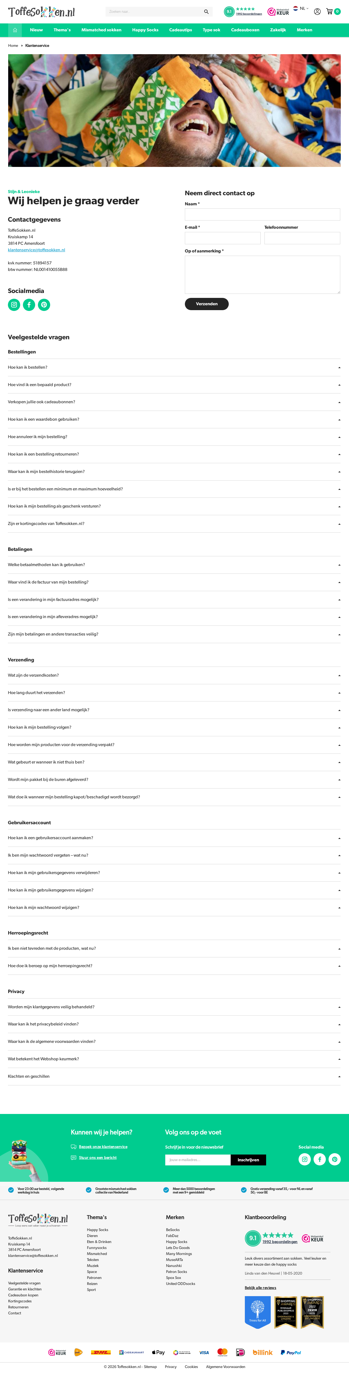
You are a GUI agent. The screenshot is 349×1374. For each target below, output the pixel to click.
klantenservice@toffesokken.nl (36, 250)
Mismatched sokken (101, 30)
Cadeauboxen (245, 30)
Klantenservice (37, 46)
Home (13, 46)
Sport (91, 1290)
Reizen (92, 1284)
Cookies (191, 1367)
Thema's (62, 30)
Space (92, 1272)
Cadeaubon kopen (23, 1295)
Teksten (93, 1260)
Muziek (93, 1266)
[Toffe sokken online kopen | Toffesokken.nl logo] (41, 11)
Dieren (92, 1236)
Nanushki (174, 1266)
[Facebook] (320, 1159)
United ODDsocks (180, 1284)
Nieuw (36, 30)
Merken (304, 30)
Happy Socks (145, 30)
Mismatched (97, 1254)
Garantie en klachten (25, 1289)
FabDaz (172, 1236)
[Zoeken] (206, 12)
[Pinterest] (335, 1159)
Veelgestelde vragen (24, 1283)
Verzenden (207, 304)
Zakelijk (278, 30)
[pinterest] (44, 304)
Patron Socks (176, 1272)
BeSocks (173, 1230)
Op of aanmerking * (204, 251)
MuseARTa (174, 1260)
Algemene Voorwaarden (225, 1367)
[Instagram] (305, 1159)
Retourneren (18, 1307)
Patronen (94, 1278)
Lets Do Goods (178, 1248)
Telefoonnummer (281, 227)
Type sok (211, 30)
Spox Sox (173, 1278)
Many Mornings (179, 1254)
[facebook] (29, 304)
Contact (14, 1313)
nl (302, 8)
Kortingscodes (20, 1301)
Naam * (192, 204)
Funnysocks (97, 1248)
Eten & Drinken (99, 1242)
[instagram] (14, 304)
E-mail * (192, 227)
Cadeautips (180, 30)
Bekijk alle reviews (260, 1288)
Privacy (171, 1367)
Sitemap (150, 1367)
